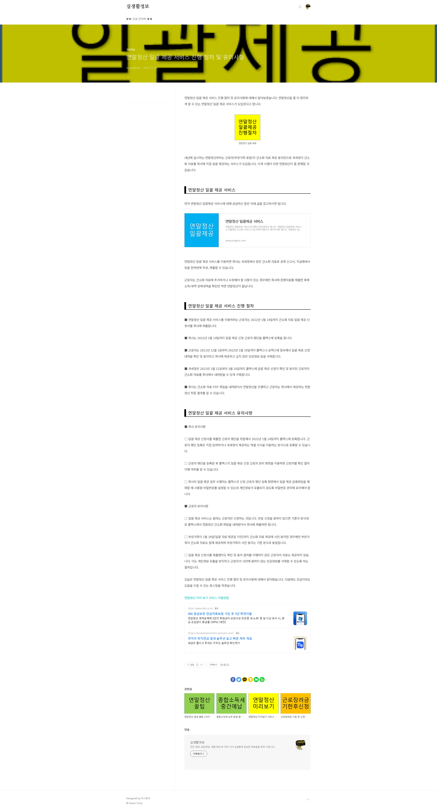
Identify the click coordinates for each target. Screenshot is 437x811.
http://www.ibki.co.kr (200, 608)
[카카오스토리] (250, 679)
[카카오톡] (244, 679)
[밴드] (262, 679)
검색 (300, 6)
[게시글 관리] (201, 664)
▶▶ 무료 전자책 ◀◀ (139, 19)
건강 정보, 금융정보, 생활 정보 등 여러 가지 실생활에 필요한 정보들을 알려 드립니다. (232, 746)
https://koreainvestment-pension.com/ (211, 633)
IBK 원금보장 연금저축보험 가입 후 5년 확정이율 (220, 613)
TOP (308, 799)
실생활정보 (137, 6)
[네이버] (256, 679)
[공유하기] (197, 664)
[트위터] (238, 679)
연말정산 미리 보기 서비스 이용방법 (206, 597)
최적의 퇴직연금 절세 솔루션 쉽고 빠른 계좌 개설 (220, 638)
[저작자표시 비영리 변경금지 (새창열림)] (224, 664)
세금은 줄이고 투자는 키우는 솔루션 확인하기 (214, 643)
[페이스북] (233, 679)
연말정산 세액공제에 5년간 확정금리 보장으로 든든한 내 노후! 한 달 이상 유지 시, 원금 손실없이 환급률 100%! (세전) (236, 620)
